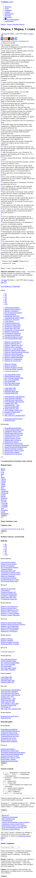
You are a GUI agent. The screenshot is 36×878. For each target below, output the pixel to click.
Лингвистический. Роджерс (14, 448)
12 (1, 95)
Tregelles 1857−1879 (11, 403)
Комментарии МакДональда (14, 433)
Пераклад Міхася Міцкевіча (14, 357)
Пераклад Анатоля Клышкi (13, 354)
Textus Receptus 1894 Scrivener (14, 401)
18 (1, 120)
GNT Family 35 (9, 414)
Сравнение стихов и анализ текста (13, 824)
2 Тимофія (4, 506)
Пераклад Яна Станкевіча (13, 347)
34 (1, 197)
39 (1, 221)
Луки (2, 472)
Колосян (3, 500)
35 (1, 204)
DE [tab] (6, 301)
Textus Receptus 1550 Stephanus (15, 396)
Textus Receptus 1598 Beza (13, 398)
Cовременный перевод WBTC (14, 318)
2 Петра (3, 481)
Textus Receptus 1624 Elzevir (14, 400)
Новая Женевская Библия (13, 428)
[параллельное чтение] (2, 36)
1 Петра (3, 479)
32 (1, 191)
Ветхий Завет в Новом (12, 452)
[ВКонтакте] (2, 38)
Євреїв (3, 512)
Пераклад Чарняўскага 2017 (14, 345)
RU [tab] (6, 294)
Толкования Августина (12, 436)
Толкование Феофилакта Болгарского (17, 445)
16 (1, 110)
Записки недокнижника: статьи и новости (16, 822)
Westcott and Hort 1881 (12, 407)
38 (1, 216)
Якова (3, 477)
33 (1, 195)
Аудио (7, 8)
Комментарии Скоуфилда (13, 440)
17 (1, 116)
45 (1, 250)
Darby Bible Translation (12, 385)
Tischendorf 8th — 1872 (12, 405)
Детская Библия (7, 820)
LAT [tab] (6, 304)
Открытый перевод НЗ (12, 323)
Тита (2, 508)
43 (1, 240)
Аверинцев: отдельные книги (14, 330)
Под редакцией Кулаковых (13, 312)
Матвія (3, 469)
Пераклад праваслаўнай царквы (15, 350)
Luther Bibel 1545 (10, 390)
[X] (9, 38)
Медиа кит (5, 815)
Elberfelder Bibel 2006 (11, 391)
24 (1, 152)
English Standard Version (12, 376)
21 (1, 135)
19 (1, 124)
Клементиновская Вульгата (14, 419)
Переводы (8, 7)
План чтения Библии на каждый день (14, 827)
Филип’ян (4, 498)
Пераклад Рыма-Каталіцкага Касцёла (17, 352)
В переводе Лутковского (13, 326)
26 (1, 161)
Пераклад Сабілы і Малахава (14, 355)
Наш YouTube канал (8, 819)
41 (1, 231)
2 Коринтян (4, 493)
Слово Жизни (9, 321)
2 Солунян (4, 503)
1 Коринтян (4, 491)
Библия (3, 24)
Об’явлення (4, 513)
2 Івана (3, 484)
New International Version (13, 374)
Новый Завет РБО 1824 (12, 328)
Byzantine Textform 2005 (12, 412)
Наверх (3, 837)
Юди (2, 488)
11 (1, 91)
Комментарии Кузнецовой (13, 454)
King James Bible (10, 381)
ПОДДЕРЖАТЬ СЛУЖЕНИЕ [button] (10, 286)
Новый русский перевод (13, 309)
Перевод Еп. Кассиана (12, 319)
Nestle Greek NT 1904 (12, 408)
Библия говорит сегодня (13, 438)
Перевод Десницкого (11, 311)
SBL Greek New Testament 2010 (15, 415)
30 (1, 182)
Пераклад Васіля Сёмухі (12, 343)
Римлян (3, 489)
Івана (2, 474)
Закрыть (4, 515)
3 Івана (3, 486)
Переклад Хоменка (11, 366)
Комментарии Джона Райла (14, 443)
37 (1, 214)
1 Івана (3, 482)
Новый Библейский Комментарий (16, 447)
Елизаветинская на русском (14, 337)
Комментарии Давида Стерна (14, 450)
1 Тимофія (4, 505)
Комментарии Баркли (12, 442)
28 (1, 172)
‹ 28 (4, 34)
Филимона (4, 510)
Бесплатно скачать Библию (11, 829)
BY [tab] (6, 295)
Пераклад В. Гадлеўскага (13, 361)
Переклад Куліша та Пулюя (13, 367)
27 (1, 165)
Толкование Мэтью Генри (13, 431)
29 (1, 176)
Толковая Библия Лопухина (14, 435)
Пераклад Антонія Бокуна (13, 342)
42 (1, 237)
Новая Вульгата (10, 420)
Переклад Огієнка (10, 364)
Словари (7, 12)
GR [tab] (6, 302)
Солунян (4, 501)
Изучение (8, 15)
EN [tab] (6, 299)
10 (1, 86)
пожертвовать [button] (9, 21)
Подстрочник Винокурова (13, 338)
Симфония (8, 10)
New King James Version (12, 383)
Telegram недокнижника (10, 817)
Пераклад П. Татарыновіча (13, 359)
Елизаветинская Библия (12, 335)
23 (1, 146)
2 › (31, 34)
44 (1, 243)
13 (1, 97)
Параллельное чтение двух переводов (14, 825)
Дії (2, 475)
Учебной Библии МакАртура (14, 430)
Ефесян (3, 496)
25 (1, 157)
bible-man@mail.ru (25, 836)
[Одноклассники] (5, 38)
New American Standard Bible (14, 378)
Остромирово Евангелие (13, 333)
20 (1, 129)
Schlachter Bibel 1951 (11, 393)
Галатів (3, 494)
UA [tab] (6, 297)
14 (1, 103)
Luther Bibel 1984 (10, 388)
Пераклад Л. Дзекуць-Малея (14, 348)
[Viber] (12, 38)
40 (1, 225)
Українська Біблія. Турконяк (14, 369)
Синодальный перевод (12, 307)
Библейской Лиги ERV (12, 316)
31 (1, 186)
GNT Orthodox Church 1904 (13, 410)
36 (1, 208)
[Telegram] (16, 38)
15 (1, 106)
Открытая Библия (10, 314)
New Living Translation (12, 379)
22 (1, 140)
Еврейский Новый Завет (13, 325)
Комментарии (9, 13)
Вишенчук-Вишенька (12, 331)
